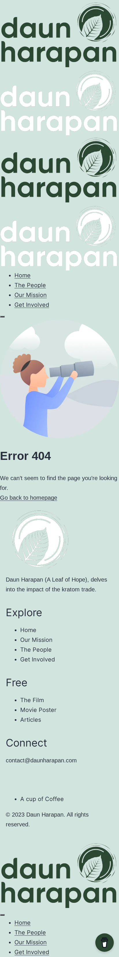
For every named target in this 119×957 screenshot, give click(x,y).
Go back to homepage (28, 498)
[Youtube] (13, 778)
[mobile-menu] (2, 316)
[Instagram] (29, 778)
